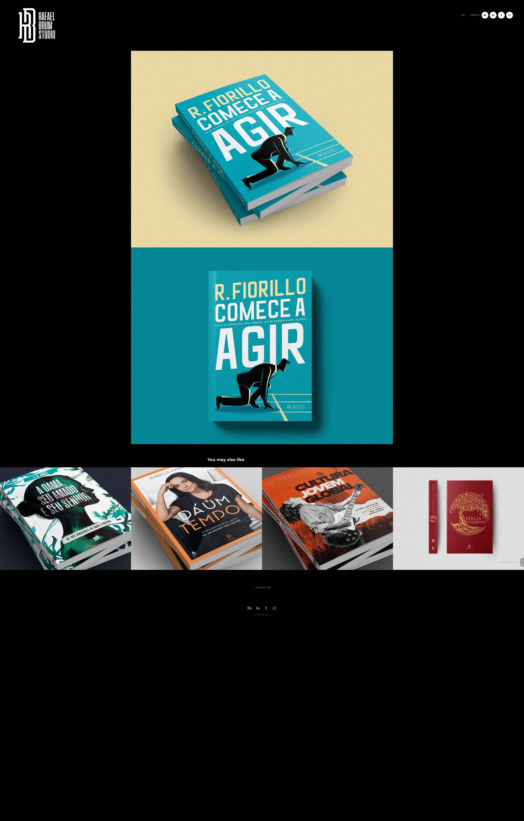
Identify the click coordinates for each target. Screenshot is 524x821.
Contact (475, 15)
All (463, 15)
